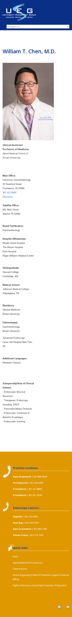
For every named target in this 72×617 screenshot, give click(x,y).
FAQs (15, 556)
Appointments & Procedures (28, 562)
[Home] (19, 5)
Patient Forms (20, 568)
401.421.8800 (9, 192)
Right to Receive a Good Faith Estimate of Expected (39, 585)
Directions (8, 196)
